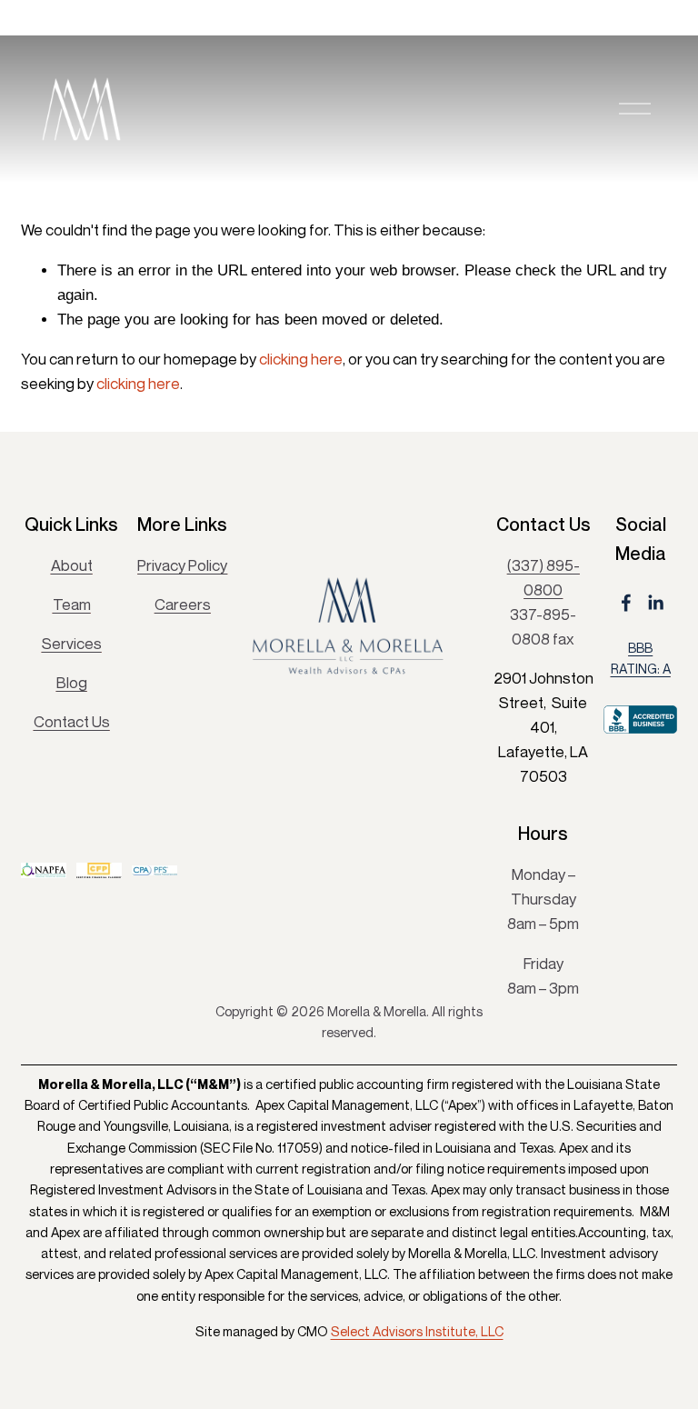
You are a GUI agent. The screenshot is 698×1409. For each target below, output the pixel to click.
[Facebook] (626, 603)
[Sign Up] (422, 834)
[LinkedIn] (655, 603)
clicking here (301, 359)
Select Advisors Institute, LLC (417, 1331)
